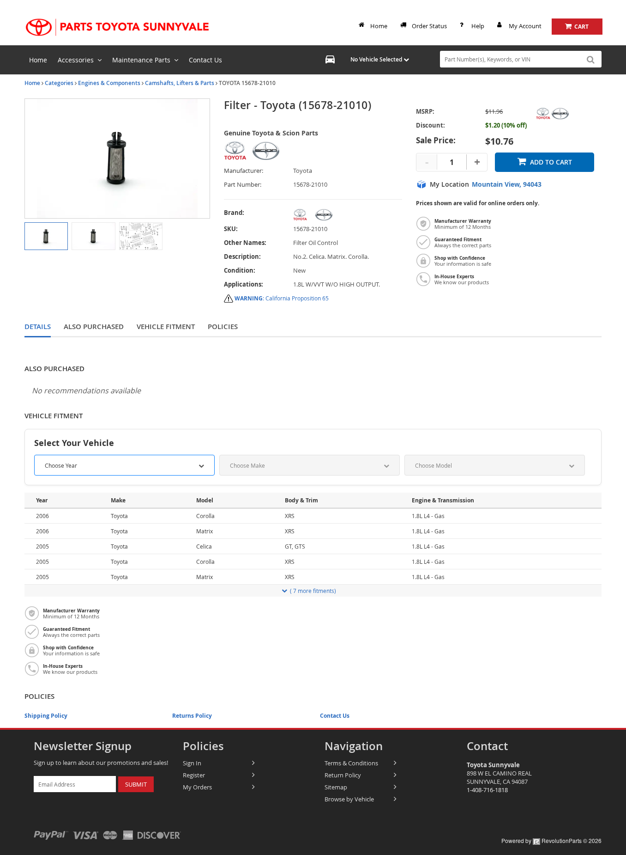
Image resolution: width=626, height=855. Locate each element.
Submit (136, 784)
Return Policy (343, 775)
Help (477, 26)
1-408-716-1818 (487, 790)
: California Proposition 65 (282, 298)
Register (194, 775)
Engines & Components (109, 83)
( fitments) (313, 590)
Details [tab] (37, 326)
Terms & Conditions (351, 763)
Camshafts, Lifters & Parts (179, 83)
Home (378, 26)
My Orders (197, 787)
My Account (525, 26)
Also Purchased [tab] (94, 326)
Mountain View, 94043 (507, 184)
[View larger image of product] (46, 236)
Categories (59, 83)
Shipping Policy (45, 716)
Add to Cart (551, 162)
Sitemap (336, 787)
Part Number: (242, 185)
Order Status (429, 26)
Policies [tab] (223, 326)
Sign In (192, 763)
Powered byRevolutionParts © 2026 (551, 840)
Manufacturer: (243, 171)
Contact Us (334, 716)
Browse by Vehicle (349, 799)
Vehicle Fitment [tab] (166, 326)
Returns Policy (192, 716)
